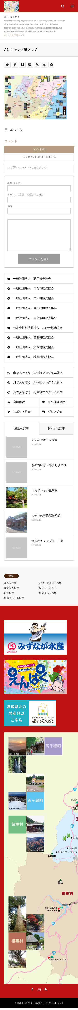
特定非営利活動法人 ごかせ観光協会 (38, 327)
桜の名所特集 (11, 588)
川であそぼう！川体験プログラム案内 (38, 382)
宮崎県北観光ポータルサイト (30, 1003)
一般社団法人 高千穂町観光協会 (35, 308)
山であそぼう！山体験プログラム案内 (38, 372)
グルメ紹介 (55, 411)
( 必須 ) (14, 183)
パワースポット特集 (50, 583)
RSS (46, 989)
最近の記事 (21, 428)
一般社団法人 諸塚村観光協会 (33, 347)
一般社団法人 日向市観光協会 (33, 288)
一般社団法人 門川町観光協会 (33, 298)
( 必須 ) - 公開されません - (26, 194)
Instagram (39, 989)
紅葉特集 (9, 593)
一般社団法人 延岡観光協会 (32, 278)
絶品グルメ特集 (48, 593)
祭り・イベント (48, 588)
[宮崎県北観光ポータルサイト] (11, 6)
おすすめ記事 (56, 428)
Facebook (32, 989)
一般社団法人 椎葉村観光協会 (33, 357)
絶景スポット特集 (14, 598)
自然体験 (19, 402)
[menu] (72, 6)
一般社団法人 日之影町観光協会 (35, 317)
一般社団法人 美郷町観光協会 (33, 337)
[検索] (62, 6)
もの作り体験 (56, 402)
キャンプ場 (10, 583)
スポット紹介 (22, 411)
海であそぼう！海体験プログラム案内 (38, 392)
